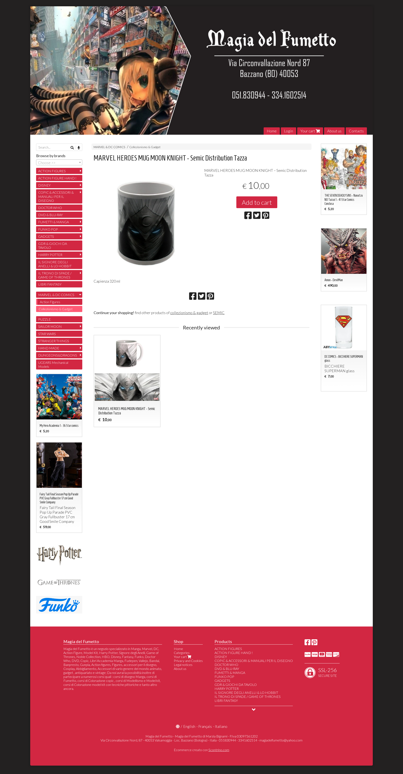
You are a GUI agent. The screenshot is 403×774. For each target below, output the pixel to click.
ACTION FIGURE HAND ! (57, 178)
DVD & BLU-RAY (50, 215)
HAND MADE (48, 348)
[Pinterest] (314, 643)
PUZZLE (44, 319)
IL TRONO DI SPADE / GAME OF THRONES (55, 275)
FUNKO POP (48, 229)
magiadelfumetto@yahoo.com (280, 740)
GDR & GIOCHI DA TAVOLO (52, 245)
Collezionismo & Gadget (145, 147)
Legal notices (183, 665)
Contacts (356, 131)
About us (334, 131)
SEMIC (219, 312)
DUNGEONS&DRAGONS (57, 355)
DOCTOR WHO (50, 208)
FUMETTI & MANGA (53, 222)
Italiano (221, 726)
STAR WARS (47, 334)
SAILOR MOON (50, 326)
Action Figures (50, 302)
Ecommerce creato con (201, 750)
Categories (182, 653)
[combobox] (59, 162)
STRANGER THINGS (53, 341)
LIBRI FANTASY (49, 284)
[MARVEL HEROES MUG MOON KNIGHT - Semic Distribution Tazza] (146, 222)
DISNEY (44, 185)
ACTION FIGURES (52, 171)
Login (288, 131)
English (189, 726)
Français (205, 726)
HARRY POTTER (50, 255)
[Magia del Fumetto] (201, 70)
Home (272, 131)
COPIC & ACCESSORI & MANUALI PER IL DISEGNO (56, 196)
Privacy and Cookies (188, 661)
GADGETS (46, 236)
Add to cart (257, 202)
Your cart (308, 131)
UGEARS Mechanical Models (53, 364)
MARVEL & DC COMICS (109, 147)
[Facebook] (307, 643)
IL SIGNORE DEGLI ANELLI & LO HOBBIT (55, 264)
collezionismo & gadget (189, 312)
